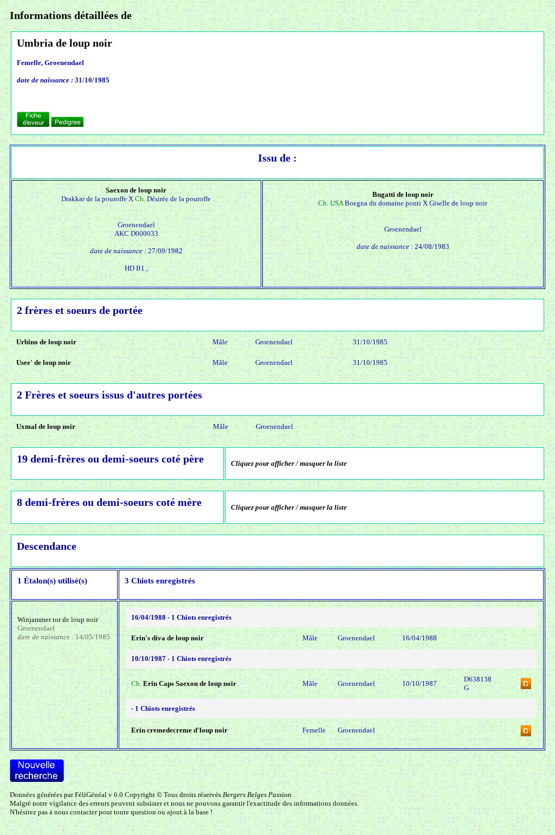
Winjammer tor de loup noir (57, 619)
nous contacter (75, 812)
